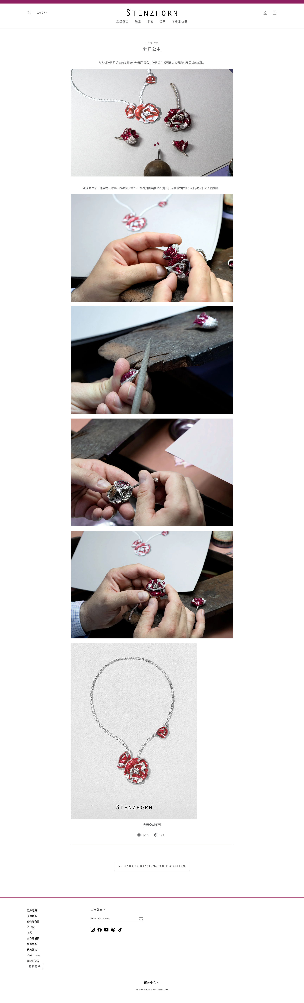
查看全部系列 (152, 825)
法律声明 (32, 916)
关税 (29, 932)
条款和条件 (33, 921)
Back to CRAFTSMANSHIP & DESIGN (154, 866)
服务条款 (32, 944)
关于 (163, 21)
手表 (150, 21)
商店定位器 (180, 21)
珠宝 (138, 21)
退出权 (30, 927)
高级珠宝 (122, 21)
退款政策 (32, 949)
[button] (42, 13)
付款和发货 (33, 938)
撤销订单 (35, 966)
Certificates (33, 955)
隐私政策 (32, 910)
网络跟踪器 (33, 960)
